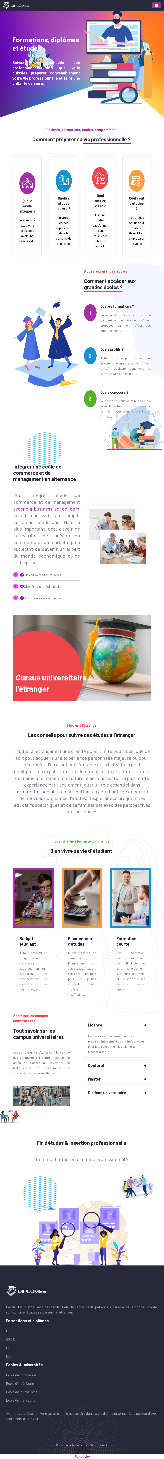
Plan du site (82, 1456)
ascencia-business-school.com (46, 509)
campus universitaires (34, 1052)
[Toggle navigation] (156, 5)
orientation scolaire (38, 791)
